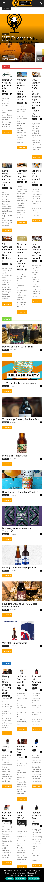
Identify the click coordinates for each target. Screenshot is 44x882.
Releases (5, 349)
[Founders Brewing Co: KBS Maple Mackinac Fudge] (22, 591)
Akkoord (10, 879)
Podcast (5, 34)
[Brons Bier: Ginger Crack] (22, 443)
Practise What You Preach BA (36, 816)
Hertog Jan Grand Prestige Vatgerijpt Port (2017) (7, 685)
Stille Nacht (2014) (20, 815)
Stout (19, 688)
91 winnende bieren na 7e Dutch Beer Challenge (7, 252)
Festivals (34, 185)
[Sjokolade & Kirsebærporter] (37, 671)
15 (11, 94)
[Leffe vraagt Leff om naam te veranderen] (7, 165)
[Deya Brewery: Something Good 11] (22, 479)
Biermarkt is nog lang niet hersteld (22, 175)
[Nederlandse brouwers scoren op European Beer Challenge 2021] (22, 238)
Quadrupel (35, 824)
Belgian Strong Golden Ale (21, 822)
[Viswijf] (7, 741)
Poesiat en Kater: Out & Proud (17, 346)
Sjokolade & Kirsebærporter (36, 680)
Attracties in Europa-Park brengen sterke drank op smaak (21, 90)
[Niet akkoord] (41, 875)
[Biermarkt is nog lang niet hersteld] (22, 165)
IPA (4, 749)
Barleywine (6, 696)
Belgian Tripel (7, 821)
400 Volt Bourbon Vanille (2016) (21, 680)
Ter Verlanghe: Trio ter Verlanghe (19, 383)
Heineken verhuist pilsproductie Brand (7, 85)
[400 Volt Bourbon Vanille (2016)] (22, 671)
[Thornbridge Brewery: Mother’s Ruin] (22, 407)
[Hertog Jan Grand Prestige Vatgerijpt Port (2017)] (7, 671)
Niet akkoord (20, 879)
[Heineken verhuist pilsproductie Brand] (7, 74)
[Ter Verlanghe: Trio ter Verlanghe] (22, 370)
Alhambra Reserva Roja (22, 749)
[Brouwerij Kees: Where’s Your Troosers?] (22, 516)
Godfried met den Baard (7, 815)
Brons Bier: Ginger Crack (14, 455)
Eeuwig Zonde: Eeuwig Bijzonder (19, 567)
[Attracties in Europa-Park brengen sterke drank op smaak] (22, 74)
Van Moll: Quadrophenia (14, 643)
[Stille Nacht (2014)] (22, 807)
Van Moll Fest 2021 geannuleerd (36, 176)
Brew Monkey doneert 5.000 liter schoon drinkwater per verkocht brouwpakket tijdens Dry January (37, 98)
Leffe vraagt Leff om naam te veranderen (6, 177)
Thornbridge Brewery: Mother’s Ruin (20, 419)
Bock (19, 755)
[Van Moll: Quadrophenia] (22, 630)
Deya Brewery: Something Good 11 (20, 492)
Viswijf (6, 746)
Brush (35, 746)
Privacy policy (34, 879)
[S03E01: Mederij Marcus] (17, 52)
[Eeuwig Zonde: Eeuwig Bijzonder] (22, 555)
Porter (34, 688)
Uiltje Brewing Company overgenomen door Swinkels (37, 251)
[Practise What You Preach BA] (37, 807)
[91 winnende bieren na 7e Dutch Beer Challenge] (7, 238)
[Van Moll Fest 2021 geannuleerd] (37, 165)
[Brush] (37, 741)
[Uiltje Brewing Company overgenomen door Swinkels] (37, 238)
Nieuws (5, 94)
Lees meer (7, 132)
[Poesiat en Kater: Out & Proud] (22, 334)
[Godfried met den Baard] (7, 807)
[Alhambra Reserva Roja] (22, 741)
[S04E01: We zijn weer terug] (22, 28)
